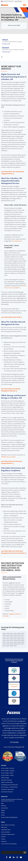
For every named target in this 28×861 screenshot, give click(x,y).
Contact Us (4, 841)
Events (3, 815)
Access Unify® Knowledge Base (9, 817)
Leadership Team (5, 829)
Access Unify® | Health (7, 773)
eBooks (3, 810)
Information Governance (7, 789)
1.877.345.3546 (18, 1)
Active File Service (17, 241)
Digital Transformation (7, 782)
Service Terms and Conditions (9, 843)
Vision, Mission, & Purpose (8, 825)
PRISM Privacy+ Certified (8, 457)
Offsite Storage (5, 777)
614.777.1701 (6, 43)
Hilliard (5, 40)
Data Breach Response (7, 791)
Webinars (3, 805)
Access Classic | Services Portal (9, 787)
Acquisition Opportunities (8, 834)
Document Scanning (6, 780)
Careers (3, 839)
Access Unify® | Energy (7, 775)
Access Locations (5, 832)
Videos (3, 812)
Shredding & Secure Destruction (9, 784)
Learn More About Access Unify (10, 317)
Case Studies (4, 808)
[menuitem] (7, 1)
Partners (3, 836)
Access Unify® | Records (7, 768)
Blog (2, 803)
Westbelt (5, 48)
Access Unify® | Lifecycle (7, 770)
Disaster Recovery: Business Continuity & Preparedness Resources (11, 800)
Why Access (4, 827)
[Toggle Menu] (25, 852)
